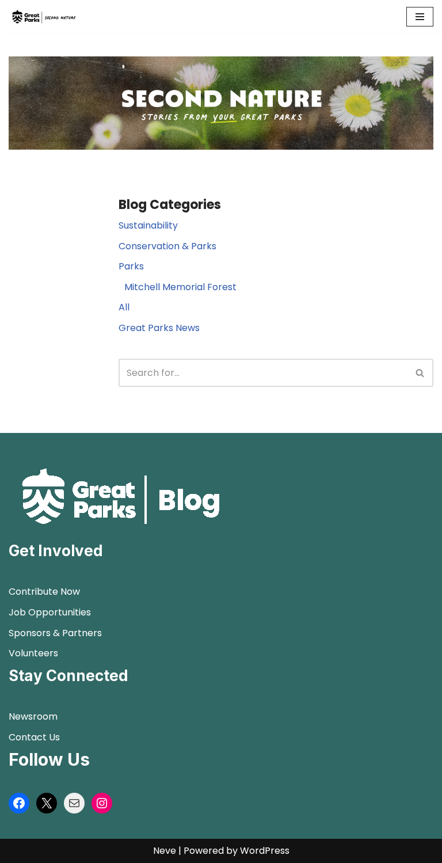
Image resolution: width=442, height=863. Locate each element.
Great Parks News (159, 327)
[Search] (420, 373)
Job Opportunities (50, 612)
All (124, 307)
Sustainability (148, 225)
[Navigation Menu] (419, 16)
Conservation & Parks (167, 246)
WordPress (264, 850)
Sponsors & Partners (55, 633)
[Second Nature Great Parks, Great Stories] (43, 16)
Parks (131, 266)
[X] (46, 803)
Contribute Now (44, 591)
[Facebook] (19, 803)
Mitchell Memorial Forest (180, 287)
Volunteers (33, 653)
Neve (164, 850)
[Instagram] (102, 803)
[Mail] (74, 803)
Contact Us (34, 737)
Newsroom (33, 716)
